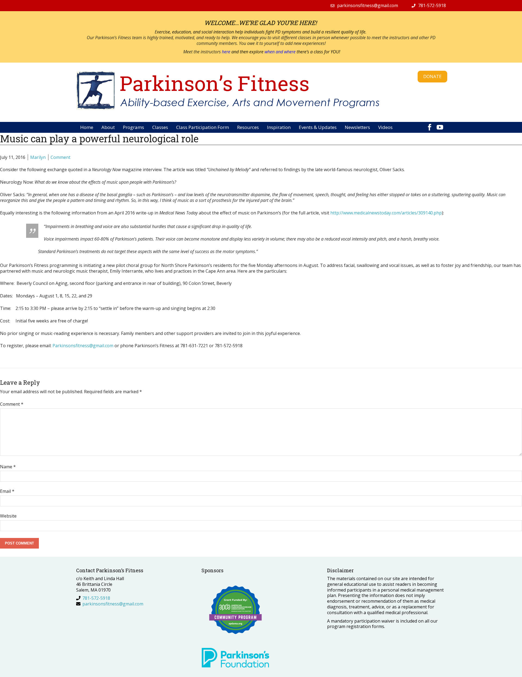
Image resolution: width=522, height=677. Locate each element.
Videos (385, 127)
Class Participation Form (202, 127)
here (226, 52)
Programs (133, 127)
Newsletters (357, 127)
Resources (248, 127)
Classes (160, 127)
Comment (60, 157)
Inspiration (279, 127)
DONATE (432, 76)
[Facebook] (429, 125)
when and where (280, 52)
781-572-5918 (432, 5)
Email (7, 491)
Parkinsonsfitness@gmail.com (82, 346)
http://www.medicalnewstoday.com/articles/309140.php (386, 213)
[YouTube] (440, 125)
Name (8, 467)
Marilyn (38, 157)
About (108, 127)
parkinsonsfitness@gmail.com (367, 5)
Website (8, 516)
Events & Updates (318, 127)
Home (86, 127)
